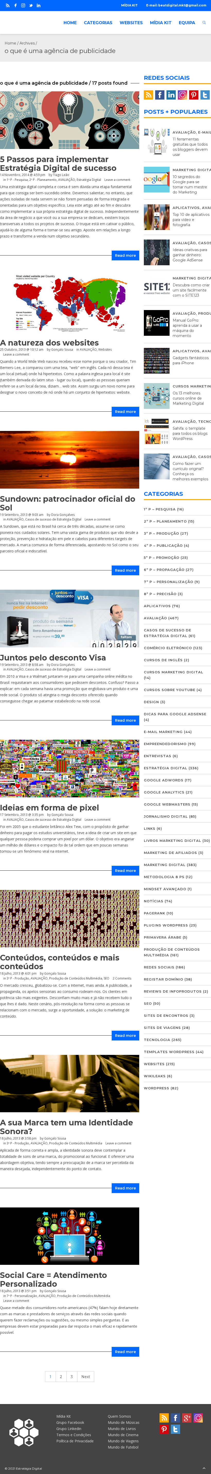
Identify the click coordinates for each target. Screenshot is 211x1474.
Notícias (153, 901)
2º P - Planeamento (43, 180)
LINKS (149, 828)
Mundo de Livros (122, 1428)
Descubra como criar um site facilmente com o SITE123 (191, 290)
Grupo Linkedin (68, 1428)
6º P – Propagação (164, 570)
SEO (106, 978)
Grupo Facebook (70, 1422)
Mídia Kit (63, 1416)
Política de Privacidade (75, 1440)
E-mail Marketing (163, 732)
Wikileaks (155, 1076)
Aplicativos (186, 208)
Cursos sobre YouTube (169, 690)
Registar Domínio (163, 979)
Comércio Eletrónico (168, 648)
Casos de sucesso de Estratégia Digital (53, 519)
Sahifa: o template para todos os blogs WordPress (190, 433)
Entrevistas (157, 756)
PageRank (154, 913)
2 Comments (122, 978)
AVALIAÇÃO (66, 180)
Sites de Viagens (162, 1028)
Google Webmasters (167, 804)
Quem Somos (119, 1416)
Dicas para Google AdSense (175, 714)
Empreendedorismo (165, 744)
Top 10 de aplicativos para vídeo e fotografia (191, 219)
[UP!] (204, 1468)
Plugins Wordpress (166, 925)
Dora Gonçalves (63, 515)
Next (85, 1376)
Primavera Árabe (162, 937)
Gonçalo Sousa (55, 973)
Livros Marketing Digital (172, 840)
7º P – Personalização (168, 582)
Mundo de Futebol (123, 1447)
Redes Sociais (159, 967)
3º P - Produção (18, 978)
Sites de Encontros (166, 1015)
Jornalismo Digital (166, 816)
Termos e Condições (73, 1434)
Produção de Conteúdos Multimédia (75, 978)
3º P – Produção (161, 533)
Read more (125, 255)
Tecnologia (157, 1040)
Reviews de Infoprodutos (173, 991)
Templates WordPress (169, 1052)
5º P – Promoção (161, 557)
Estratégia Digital (89, 180)
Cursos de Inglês (163, 660)
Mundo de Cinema (123, 1434)
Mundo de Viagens (123, 1440)
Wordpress (156, 1088)
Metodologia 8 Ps (164, 877)
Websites (154, 1064)
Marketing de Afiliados (170, 853)
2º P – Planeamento (165, 521)
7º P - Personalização (22, 1296)
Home (10, 43)
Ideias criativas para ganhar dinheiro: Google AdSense (190, 255)
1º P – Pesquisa (160, 509)
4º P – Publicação (163, 545)
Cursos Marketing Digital (173, 672)
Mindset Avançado (165, 889)
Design (151, 702)
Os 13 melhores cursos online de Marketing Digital (188, 398)
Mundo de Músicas (123, 1422)
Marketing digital (165, 865)
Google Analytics (164, 792)
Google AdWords (163, 780)
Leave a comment (117, 180)
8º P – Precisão (160, 594)
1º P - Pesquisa (17, 180)
